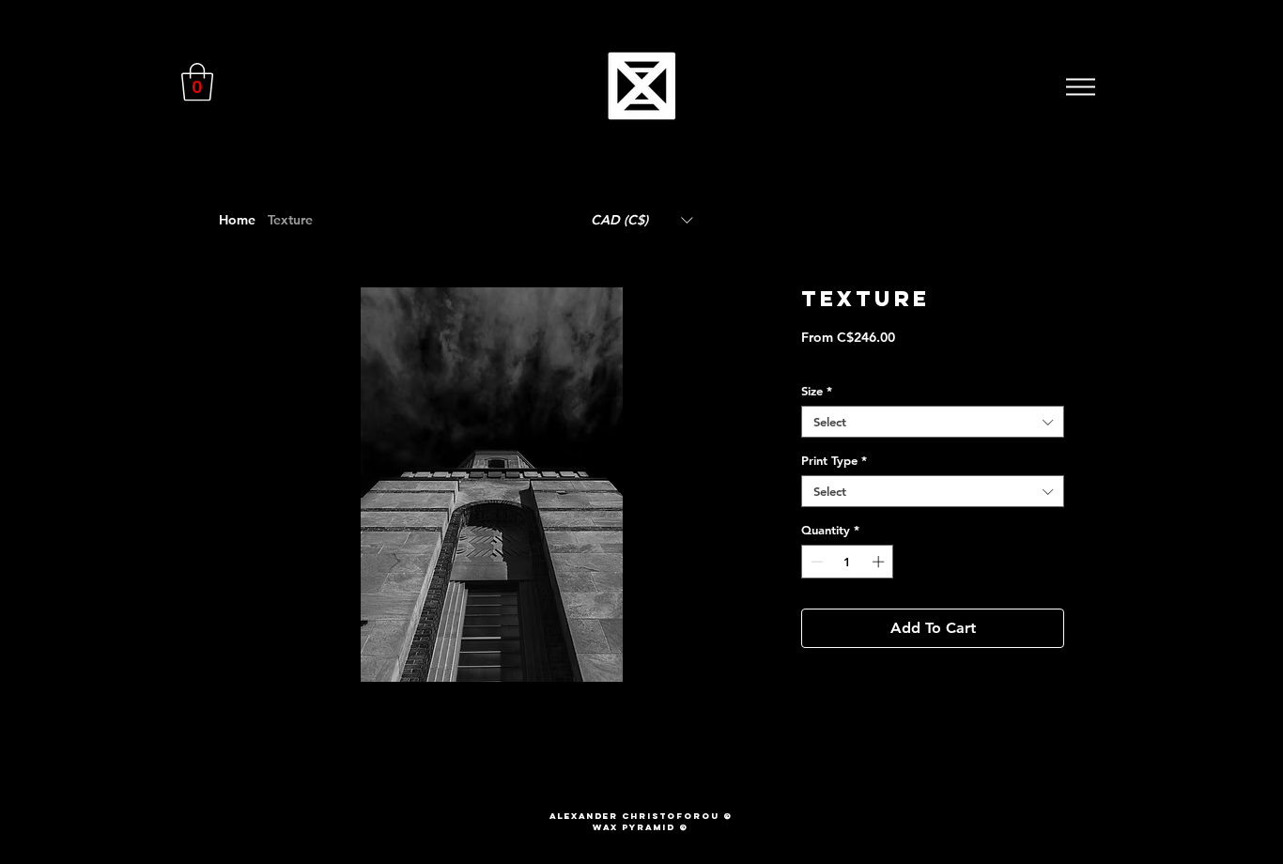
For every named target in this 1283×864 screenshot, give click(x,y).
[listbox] (641, 220)
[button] (197, 81)
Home (237, 219)
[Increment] (880, 562)
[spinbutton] (848, 562)
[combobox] (932, 422)
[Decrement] (815, 562)
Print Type (834, 460)
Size (816, 390)
